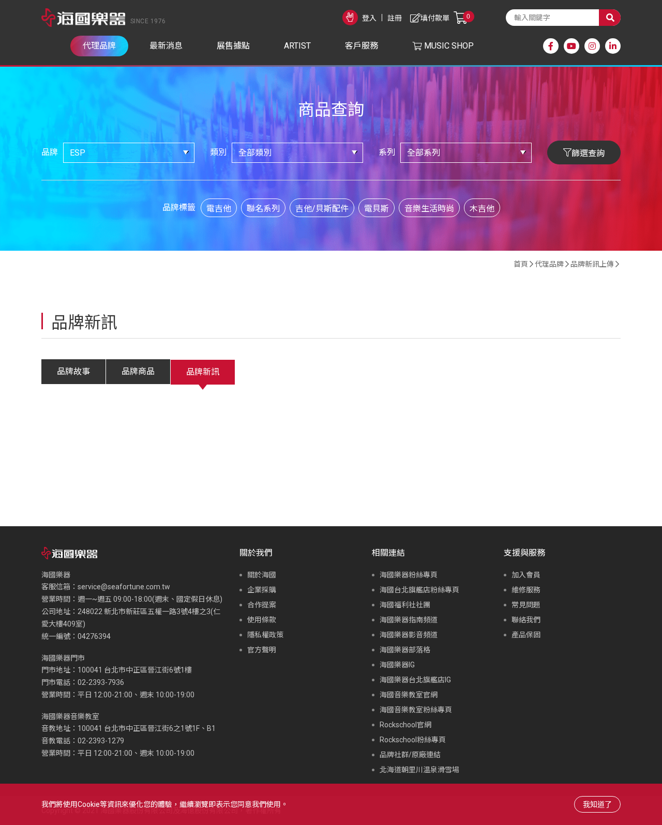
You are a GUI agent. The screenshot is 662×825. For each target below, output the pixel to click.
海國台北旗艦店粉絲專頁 (419, 590)
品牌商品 (138, 371)
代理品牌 (549, 264)
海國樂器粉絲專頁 (409, 575)
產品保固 (525, 635)
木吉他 (482, 208)
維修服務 (525, 590)
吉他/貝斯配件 (322, 208)
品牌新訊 (202, 372)
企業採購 (261, 590)
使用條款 (261, 620)
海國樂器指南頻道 (409, 620)
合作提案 (261, 605)
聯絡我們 (525, 620)
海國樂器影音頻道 (409, 635)
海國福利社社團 (405, 605)
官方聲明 (261, 650)
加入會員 (525, 575)
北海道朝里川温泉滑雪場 (419, 770)
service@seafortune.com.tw (124, 587)
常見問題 (525, 605)
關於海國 (261, 575)
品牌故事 (73, 371)
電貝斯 (376, 208)
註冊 (394, 18)
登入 (369, 18)
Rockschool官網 (405, 725)
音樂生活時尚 (429, 208)
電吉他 (218, 208)
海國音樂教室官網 (409, 695)
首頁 (521, 264)
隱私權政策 (265, 635)
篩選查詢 (588, 153)
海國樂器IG (397, 665)
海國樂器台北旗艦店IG (415, 680)
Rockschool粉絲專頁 (413, 740)
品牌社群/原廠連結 (410, 755)
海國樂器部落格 (405, 650)
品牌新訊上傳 (592, 264)
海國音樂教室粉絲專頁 (416, 710)
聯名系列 (263, 208)
